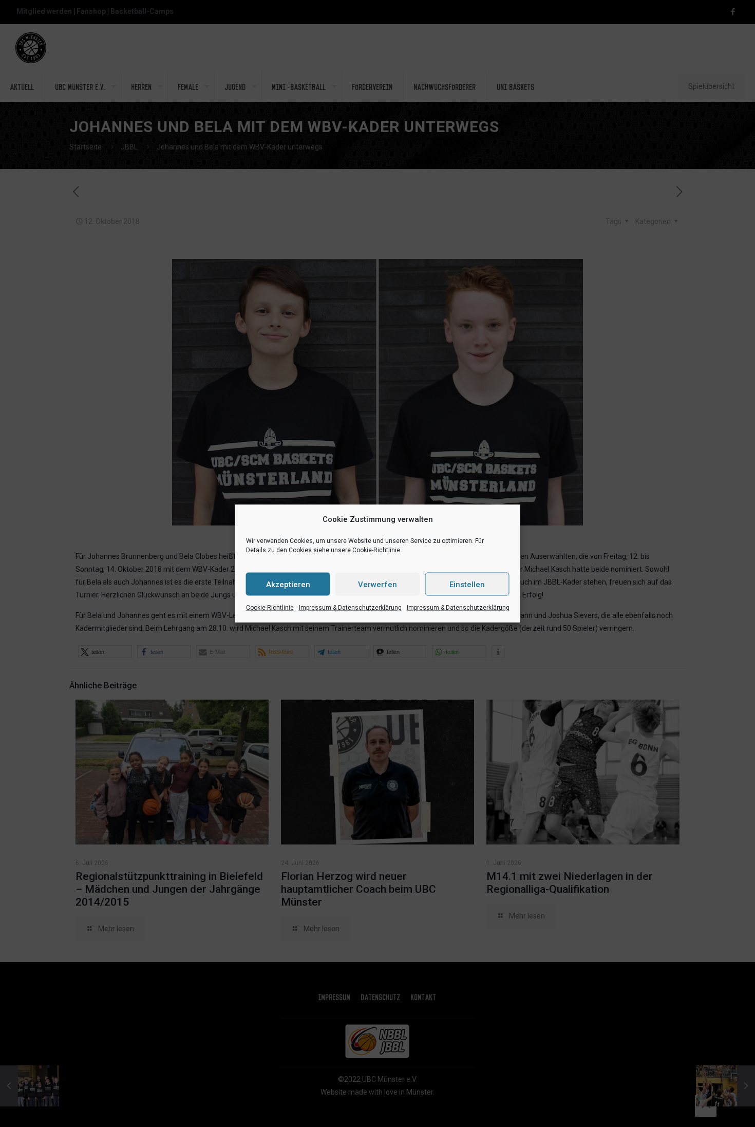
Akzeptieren (288, 584)
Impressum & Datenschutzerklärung (350, 607)
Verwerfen (377, 584)
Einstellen (467, 584)
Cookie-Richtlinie (270, 607)
